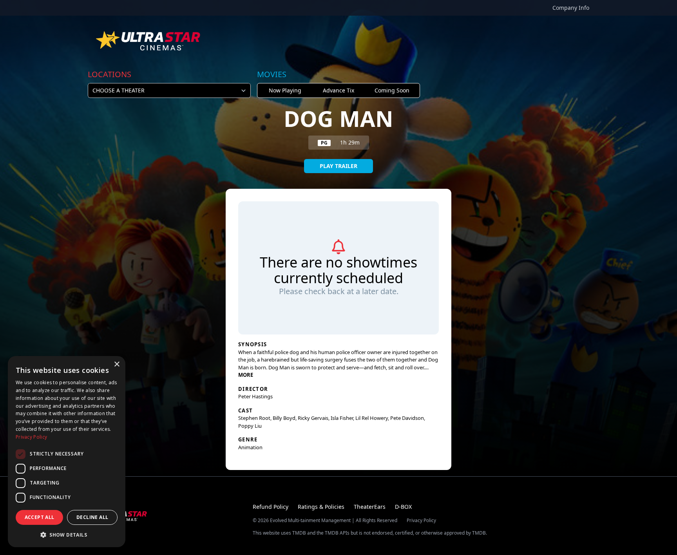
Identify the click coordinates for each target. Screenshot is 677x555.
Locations (109, 74)
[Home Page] (149, 40)
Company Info (570, 7)
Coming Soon (392, 90)
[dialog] (66, 451)
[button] (67, 534)
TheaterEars (370, 506)
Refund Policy (270, 506)
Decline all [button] (92, 517)
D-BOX (403, 506)
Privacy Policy (421, 520)
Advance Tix (338, 90)
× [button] (116, 364)
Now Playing (285, 90)
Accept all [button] (39, 517)
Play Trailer (338, 166)
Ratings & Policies (321, 506)
